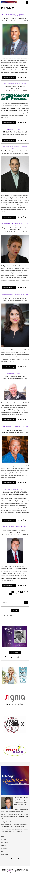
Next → (18, 594)
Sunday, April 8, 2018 (22, 300)
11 (15, 592)
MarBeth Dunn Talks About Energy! (15, 132)
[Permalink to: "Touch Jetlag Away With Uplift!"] (15, 390)
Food (18, 14)
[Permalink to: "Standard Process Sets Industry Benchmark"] (15, 96)
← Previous (5, 592)
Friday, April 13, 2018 (22, 134)
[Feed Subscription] (13, 7)
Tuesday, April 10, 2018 (22, 153)
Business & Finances (7, 294)
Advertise (3, 845)
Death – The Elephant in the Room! (15, 298)
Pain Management (21, 147)
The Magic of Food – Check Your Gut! (15, 18)
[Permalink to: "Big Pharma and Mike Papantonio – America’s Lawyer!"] (15, 550)
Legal (2, 851)
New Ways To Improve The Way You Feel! (15, 151)
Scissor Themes (24, 870)
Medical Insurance (21, 526)
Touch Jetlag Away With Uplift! (15, 376)
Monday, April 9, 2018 (22, 232)
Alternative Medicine (8, 14)
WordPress (20, 872)
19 (13, 594)
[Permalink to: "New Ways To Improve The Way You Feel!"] (15, 174)
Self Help (17, 15)
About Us (3, 839)
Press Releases (4, 842)
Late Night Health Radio (9, 20)
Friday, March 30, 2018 (22, 534)
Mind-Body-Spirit (11, 129)
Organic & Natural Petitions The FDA (15, 492)
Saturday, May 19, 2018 (22, 20)
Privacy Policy (4, 854)
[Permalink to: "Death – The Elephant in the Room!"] (15, 325)
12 (18, 592)
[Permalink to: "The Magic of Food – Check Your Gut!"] (15, 39)
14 (24, 592)
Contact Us (3, 848)
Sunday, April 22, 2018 (22, 90)
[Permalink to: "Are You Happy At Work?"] (15, 449)
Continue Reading (9, 77)
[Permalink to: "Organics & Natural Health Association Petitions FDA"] (15, 248)
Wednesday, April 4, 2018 (22, 432)
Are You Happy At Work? (15, 430)
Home (2, 836)
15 (27, 592)
